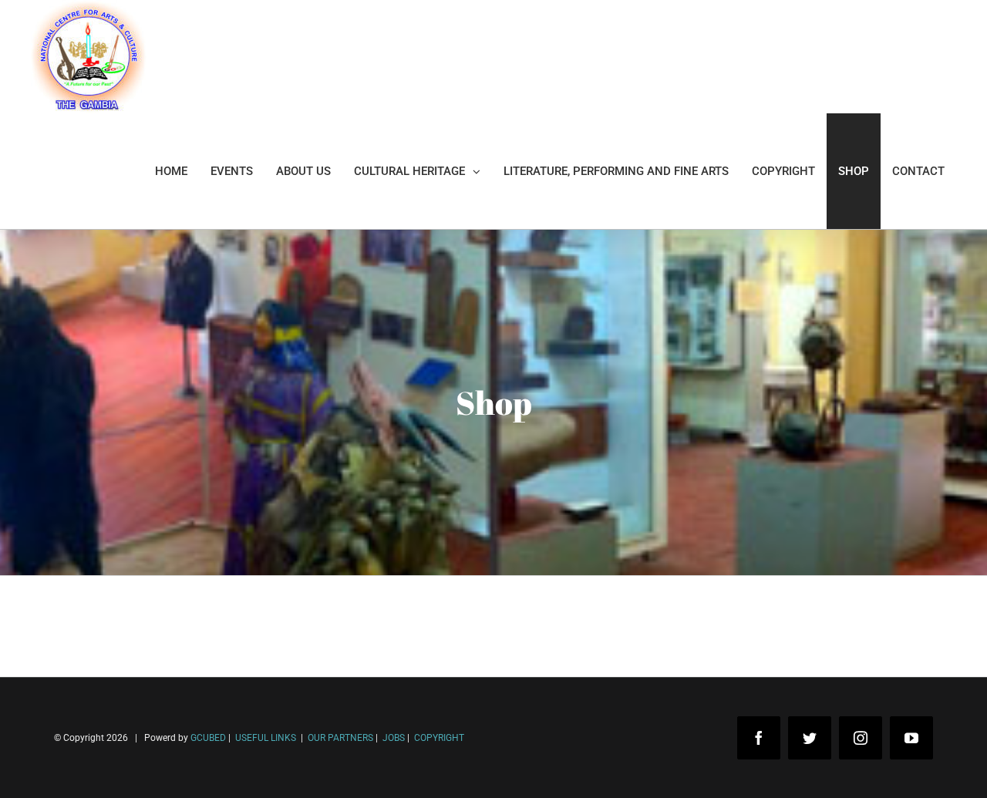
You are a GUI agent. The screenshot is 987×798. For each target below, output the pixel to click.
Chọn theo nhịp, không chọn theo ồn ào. (139, 727)
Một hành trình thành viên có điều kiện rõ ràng (156, 773)
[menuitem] (171, 171)
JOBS (393, 737)
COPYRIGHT (439, 737)
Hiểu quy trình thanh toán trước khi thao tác (150, 750)
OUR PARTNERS (339, 737)
